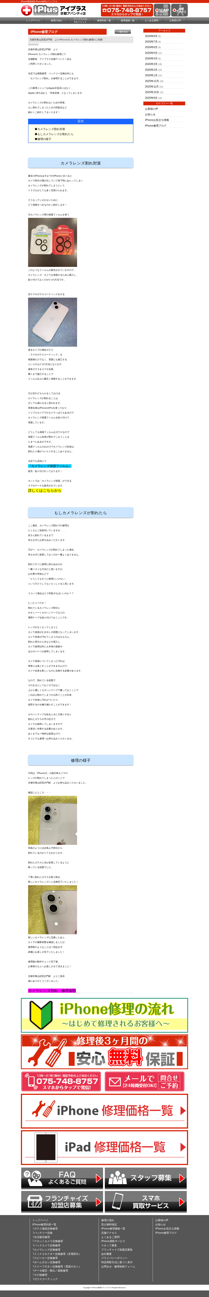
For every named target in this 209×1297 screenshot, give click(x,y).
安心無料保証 (109, 1224)
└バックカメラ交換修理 (46, 1245)
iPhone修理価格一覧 (113, 1228)
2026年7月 (151, 41)
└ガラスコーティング (45, 1279)
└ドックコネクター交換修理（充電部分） (56, 1254)
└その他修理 (39, 1274)
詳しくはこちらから (45, 490)
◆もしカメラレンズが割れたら (54, 134)
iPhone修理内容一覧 (44, 1224)
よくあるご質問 (110, 1237)
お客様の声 (175, 20)
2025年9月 (151, 97)
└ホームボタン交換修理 (46, 1262)
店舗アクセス (109, 1232)
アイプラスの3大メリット (80, 20)
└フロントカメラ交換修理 (47, 1241)
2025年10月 (152, 92)
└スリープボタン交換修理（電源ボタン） (56, 1266)
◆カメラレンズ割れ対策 (50, 129)
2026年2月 (151, 69)
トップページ (33, 20)
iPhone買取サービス (113, 1241)
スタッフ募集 (109, 1245)
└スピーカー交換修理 (45, 1258)
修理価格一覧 (128, 20)
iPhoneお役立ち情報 (157, 120)
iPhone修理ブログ (155, 125)
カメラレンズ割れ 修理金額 (52, 991)
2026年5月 (151, 53)
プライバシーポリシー (114, 1258)
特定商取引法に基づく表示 (117, 1262)
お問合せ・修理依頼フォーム (118, 1266)
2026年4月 (151, 58)
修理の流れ (56, 20)
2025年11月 (152, 86)
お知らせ (150, 114)
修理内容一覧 (104, 20)
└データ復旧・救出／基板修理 (50, 1270)
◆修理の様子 (43, 139)
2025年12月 (152, 81)
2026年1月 (151, 75)
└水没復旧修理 (41, 1237)
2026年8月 (151, 36)
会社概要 (106, 1254)
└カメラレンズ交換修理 (46, 1249)
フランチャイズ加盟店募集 (117, 1249)
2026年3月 (151, 64)
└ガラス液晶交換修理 (45, 1228)
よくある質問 (151, 20)
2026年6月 (151, 47)
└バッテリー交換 (42, 1232)
